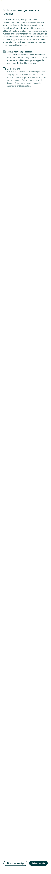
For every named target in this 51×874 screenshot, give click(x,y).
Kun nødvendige (17, 863)
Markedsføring (13, 69)
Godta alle (40, 863)
